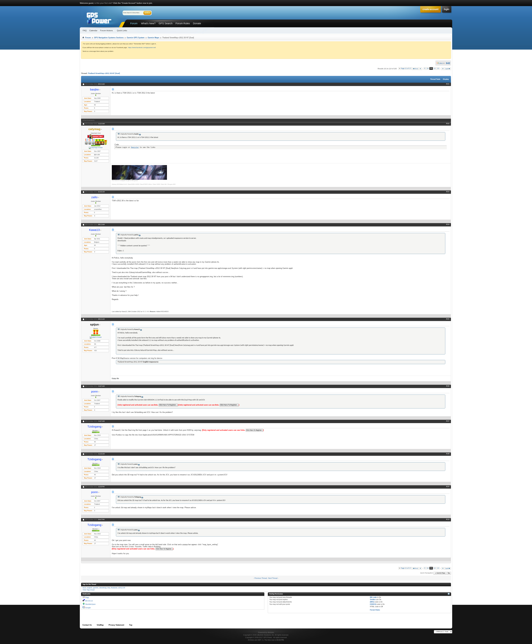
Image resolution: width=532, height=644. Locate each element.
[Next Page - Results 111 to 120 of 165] (443, 68)
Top (449, 573)
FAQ (85, 30)
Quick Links (122, 30)
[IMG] (372, 602)
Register (135, 147)
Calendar (93, 30)
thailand (114, 588)
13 (438, 68)
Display (446, 79)
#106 (447, 386)
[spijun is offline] (96, 337)
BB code (373, 597)
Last (446, 69)
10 (428, 68)
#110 (447, 519)
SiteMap (100, 625)
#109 (447, 487)
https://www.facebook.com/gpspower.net (141, 47)
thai (109, 588)
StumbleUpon (90, 604)
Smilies (373, 600)
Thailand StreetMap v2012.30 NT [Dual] (104, 73)
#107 (447, 421)
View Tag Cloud (88, 590)
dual (84, 588)
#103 (447, 192)
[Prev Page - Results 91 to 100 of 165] (420, 68)
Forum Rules (183, 23)
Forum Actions (106, 30)
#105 (447, 319)
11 (431, 68)
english (89, 588)
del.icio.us (89, 601)
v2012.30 (121, 588)
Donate (197, 23)
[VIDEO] (373, 604)
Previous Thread (261, 578)
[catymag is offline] (96, 148)
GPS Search (165, 23)
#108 (447, 454)
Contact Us (87, 625)
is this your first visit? (103, 3)
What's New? (148, 23)
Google (88, 608)
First (416, 69)
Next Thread (272, 578)
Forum (133, 23)
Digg (87, 597)
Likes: (441, 63)
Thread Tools (435, 79)
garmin (95, 588)
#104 (447, 224)
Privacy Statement (116, 625)
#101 (447, 84)
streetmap (103, 588)
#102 (447, 124)
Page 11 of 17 (406, 68)
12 (435, 68)
